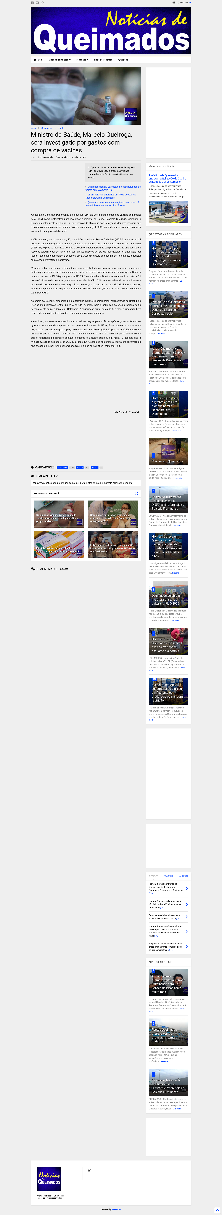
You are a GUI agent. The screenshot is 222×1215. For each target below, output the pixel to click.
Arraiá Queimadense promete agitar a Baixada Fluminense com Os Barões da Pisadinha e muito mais (168, 356)
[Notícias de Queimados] (111, 53)
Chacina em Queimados (167, 461)
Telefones (81, 60)
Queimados (46, 128)
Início (39, 60)
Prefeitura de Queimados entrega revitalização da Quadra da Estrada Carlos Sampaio (167, 178)
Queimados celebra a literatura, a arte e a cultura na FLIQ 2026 (166, 599)
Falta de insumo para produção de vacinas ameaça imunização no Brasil (57, 550)
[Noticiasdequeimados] (47, 3)
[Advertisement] (56, 184)
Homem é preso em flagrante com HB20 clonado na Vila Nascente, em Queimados (165, 406)
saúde (61, 128)
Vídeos (124, 60)
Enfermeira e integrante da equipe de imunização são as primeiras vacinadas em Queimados (112, 548)
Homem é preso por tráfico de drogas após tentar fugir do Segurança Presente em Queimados (167, 256)
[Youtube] (37, 3)
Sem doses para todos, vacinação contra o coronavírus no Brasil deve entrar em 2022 (110, 518)
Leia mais (161, 334)
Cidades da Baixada (58, 60)
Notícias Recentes (103, 60)
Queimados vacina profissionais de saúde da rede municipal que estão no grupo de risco (57, 518)
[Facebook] (32, 3)
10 (154, 679)
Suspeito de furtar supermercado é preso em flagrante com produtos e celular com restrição (167, 692)
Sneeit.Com (116, 1209)
